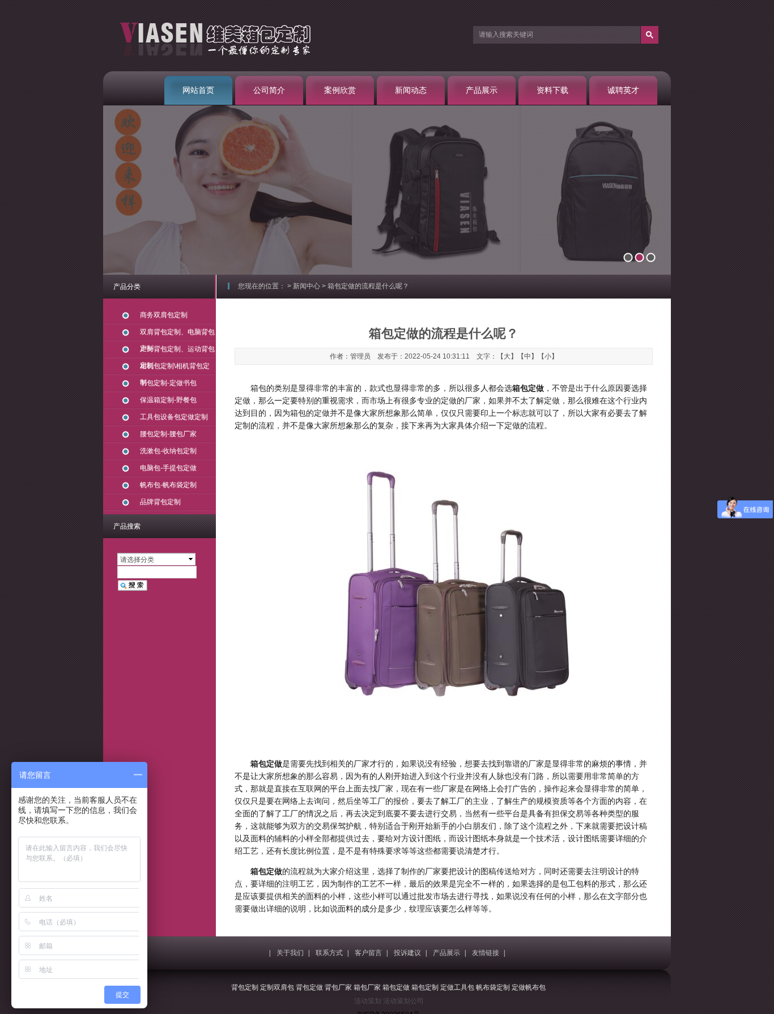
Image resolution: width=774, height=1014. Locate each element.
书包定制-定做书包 (168, 383)
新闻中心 (306, 286)
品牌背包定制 (160, 502)
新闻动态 (411, 90)
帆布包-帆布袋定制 (168, 485)
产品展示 (481, 90)
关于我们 (290, 953)
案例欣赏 (340, 90)
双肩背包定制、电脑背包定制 (177, 334)
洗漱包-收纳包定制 (168, 451)
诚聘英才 (623, 90)
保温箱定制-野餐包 (168, 400)
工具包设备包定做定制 (174, 417)
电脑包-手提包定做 (168, 468)
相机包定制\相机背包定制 (175, 368)
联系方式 (329, 953)
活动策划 (367, 1001)
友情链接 (485, 953)
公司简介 (269, 90)
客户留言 (368, 953)
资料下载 (552, 90)
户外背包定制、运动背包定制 (177, 351)
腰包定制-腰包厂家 (168, 434)
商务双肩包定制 (164, 315)
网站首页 (198, 90)
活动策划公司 (403, 1001)
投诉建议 (407, 953)
